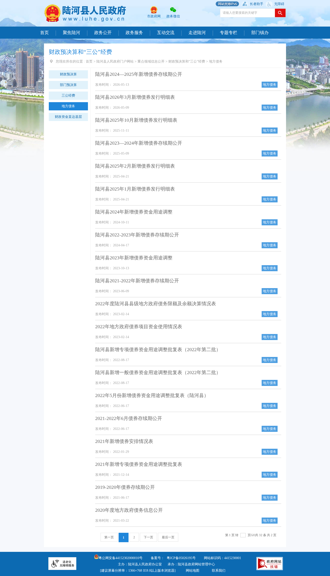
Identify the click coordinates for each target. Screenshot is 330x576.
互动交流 (165, 32)
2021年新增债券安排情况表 (124, 441)
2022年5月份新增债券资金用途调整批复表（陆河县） (152, 395)
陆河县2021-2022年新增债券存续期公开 (137, 280)
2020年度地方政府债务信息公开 (129, 510)
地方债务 (215, 61)
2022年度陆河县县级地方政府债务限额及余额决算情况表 (155, 303)
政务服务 (134, 32)
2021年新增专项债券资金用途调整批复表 (138, 464)
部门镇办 (260, 32)
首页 (44, 32)
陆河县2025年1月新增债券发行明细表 (135, 189)
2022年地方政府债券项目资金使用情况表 (138, 326)
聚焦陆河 (71, 32)
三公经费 (68, 95)
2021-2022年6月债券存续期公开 (128, 418)
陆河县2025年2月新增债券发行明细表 (135, 166)
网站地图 (192, 570)
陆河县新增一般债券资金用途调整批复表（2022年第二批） (158, 372)
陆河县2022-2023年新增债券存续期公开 (137, 234)
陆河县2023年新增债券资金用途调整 (133, 257)
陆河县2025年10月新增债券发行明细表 (136, 120)
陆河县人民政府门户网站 (115, 61)
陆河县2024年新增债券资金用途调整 (133, 211)
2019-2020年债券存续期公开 (125, 487)
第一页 (109, 537)
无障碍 (279, 4)
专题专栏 (228, 32)
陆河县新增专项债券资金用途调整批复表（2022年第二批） (158, 349)
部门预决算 (68, 85)
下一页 (148, 537)
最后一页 (168, 537)
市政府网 (154, 16)
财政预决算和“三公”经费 (186, 61)
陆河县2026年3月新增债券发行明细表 (135, 97)
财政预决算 (68, 74)
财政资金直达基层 (68, 117)
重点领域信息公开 (151, 61)
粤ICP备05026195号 (181, 558)
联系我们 (218, 570)
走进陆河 (197, 32)
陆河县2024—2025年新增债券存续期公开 (138, 74)
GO (253, 535)
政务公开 (103, 32)
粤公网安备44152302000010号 (121, 558)
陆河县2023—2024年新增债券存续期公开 (138, 143)
